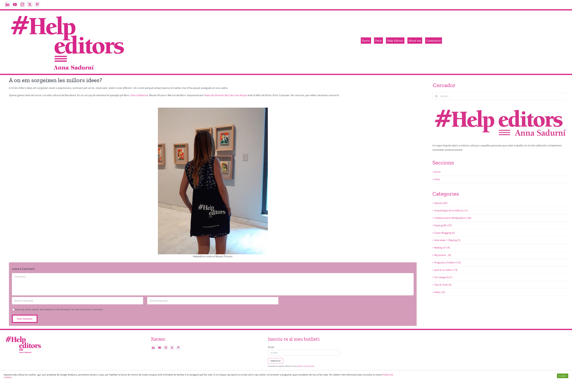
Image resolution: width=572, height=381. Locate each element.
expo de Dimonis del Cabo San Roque (226, 95)
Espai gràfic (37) (443, 225)
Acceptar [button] (562, 375)
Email (271, 347)
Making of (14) (442, 247)
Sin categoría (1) (443, 277)
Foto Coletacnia (139, 95)
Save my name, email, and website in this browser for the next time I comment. (59, 309)
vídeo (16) (439, 292)
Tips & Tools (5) (442, 284)
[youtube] (15, 4)
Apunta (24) (440, 203)
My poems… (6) (442, 255)
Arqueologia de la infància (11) (451, 210)
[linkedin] (7, 4)
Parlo (437, 179)
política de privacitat (305, 366)
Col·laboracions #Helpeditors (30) (452, 218)
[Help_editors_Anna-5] (23, 335)
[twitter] (30, 4)
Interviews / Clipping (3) (447, 240)
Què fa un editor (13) (445, 270)
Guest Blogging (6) (444, 232)
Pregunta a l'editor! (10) (447, 262)
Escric (437, 172)
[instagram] (22, 4)
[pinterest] (37, 4)
